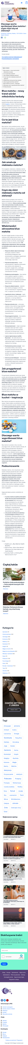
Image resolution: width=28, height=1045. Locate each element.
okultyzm (19, 774)
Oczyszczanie (8, 774)
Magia (14, 762)
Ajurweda (5, 631)
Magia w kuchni (6, 648)
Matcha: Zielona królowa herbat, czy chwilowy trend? (13, 609)
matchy (8, 104)
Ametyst (6, 730)
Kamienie (7, 750)
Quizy (4, 663)
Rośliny (14, 33)
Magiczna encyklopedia (9, 651)
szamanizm (13, 795)
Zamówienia (6, 975)
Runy (5, 791)
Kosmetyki (5, 644)
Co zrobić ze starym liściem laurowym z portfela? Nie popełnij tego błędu (13, 837)
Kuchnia (15, 758)
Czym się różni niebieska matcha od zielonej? (12, 77)
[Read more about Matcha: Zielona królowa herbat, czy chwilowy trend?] (14, 598)
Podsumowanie (7, 86)
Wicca (6, 799)
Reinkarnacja (17, 783)
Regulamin (19, 1040)
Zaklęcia (6, 803)
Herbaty (6, 742)
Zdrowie (5, 670)
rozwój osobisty (9, 787)
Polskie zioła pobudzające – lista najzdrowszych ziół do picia (13, 584)
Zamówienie (15, 972)
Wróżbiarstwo (15, 799)
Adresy (23, 975)
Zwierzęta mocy (16, 807)
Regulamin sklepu (14, 979)
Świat (5, 811)
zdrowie (15, 803)
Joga (5, 746)
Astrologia (5, 636)
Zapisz (4, 964)
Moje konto (22, 972)
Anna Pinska (6, 839)
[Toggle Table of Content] (23, 68)
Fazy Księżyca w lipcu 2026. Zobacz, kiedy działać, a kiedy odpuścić (12, 923)
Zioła (6, 808)
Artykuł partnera (7, 634)
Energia (16, 733)
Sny (5, 795)
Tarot (4, 668)
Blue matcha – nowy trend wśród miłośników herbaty (11, 71)
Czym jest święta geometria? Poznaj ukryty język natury (12, 879)
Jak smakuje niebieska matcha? (11, 75)
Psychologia (6, 661)
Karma (16, 750)
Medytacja (7, 770)
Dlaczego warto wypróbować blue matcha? (14, 85)
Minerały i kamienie (7, 653)
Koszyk (8, 972)
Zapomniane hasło (19, 977)
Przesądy (7, 783)
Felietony (5, 641)
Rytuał (12, 791)
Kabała (12, 746)
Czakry (14, 730)
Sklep (3, 972)
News (4, 656)
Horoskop (16, 742)
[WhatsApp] (5, 37)
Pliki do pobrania (15, 975)
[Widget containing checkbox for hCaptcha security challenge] (12, 957)
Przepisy (18, 778)
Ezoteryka (3, 33)
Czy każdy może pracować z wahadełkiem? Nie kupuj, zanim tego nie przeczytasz (13, 901)
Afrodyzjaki (7, 726)
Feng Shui (18, 738)
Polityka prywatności (11, 1040)
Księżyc (6, 758)
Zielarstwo (5, 588)
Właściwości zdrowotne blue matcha (12, 80)
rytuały (20, 791)
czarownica (7, 733)
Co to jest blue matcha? (9, 73)
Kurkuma (6, 762)
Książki (4, 646)
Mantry (6, 766)
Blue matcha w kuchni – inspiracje (12, 83)
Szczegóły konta (8, 977)
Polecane (9, 33)
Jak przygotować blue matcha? (11, 81)
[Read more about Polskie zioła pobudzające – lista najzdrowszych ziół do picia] (14, 574)
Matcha (13, 766)
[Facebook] (2, 37)
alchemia (17, 726)
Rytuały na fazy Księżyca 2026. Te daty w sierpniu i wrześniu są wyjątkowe (13, 858)
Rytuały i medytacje (8, 665)
